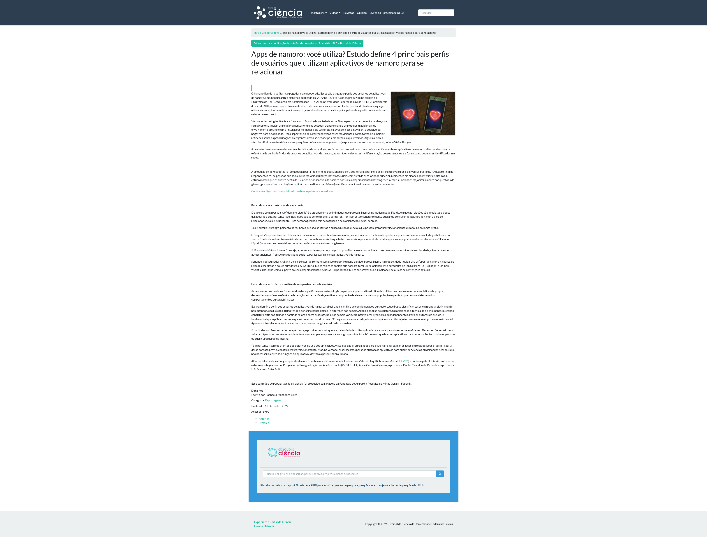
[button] (254, 88)
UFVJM (403, 361)
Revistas (348, 12)
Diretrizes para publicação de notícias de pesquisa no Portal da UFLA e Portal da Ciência (307, 43)
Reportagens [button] (317, 12)
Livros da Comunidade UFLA (387, 12)
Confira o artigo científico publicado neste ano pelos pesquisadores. (292, 191)
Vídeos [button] (334, 12)
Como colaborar (264, 526)
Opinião (362, 12)
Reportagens (273, 400)
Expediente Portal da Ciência (272, 522)
